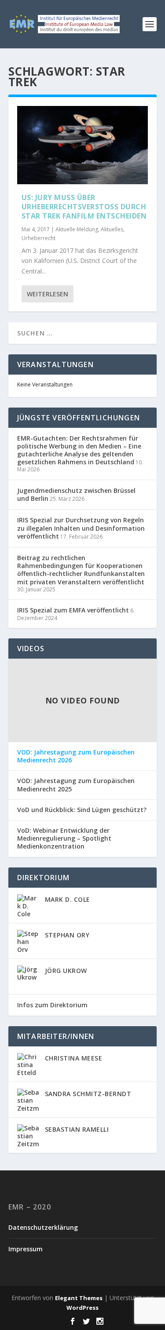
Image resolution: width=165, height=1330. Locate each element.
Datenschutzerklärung (43, 1227)
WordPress (82, 1308)
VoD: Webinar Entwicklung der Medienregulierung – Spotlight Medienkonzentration (64, 838)
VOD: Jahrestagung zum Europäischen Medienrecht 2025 (76, 785)
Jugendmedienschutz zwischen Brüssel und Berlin (76, 494)
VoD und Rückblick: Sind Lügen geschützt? (82, 810)
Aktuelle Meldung (76, 229)
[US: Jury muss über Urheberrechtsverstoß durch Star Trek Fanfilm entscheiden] (82, 145)
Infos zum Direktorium (52, 1005)
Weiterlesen (47, 294)
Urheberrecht (38, 238)
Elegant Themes (79, 1298)
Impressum (25, 1249)
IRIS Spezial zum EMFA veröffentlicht (73, 610)
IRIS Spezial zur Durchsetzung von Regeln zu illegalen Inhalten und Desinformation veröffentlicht (81, 528)
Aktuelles (112, 229)
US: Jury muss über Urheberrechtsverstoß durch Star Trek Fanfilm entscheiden (84, 207)
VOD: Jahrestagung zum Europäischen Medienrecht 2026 (76, 756)
